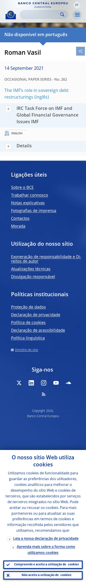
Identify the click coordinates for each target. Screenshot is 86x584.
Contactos (20, 219)
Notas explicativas (28, 203)
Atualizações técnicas (30, 269)
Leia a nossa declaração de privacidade (46, 539)
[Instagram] (43, 383)
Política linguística (28, 338)
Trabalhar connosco (29, 195)
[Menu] (77, 14)
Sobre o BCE (22, 188)
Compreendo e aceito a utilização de (46, 564)
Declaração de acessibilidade (38, 331)
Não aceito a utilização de (46, 575)
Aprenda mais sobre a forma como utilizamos (46, 550)
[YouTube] (56, 383)
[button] (77, 5)
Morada (18, 226)
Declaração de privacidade (35, 315)
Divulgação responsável (33, 277)
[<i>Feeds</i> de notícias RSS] (43, 394)
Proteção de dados (28, 307)
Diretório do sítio (26, 350)
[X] (19, 383)
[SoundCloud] (68, 383)
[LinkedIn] (31, 383)
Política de (28, 323)
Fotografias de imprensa (33, 211)
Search (62, 14)
